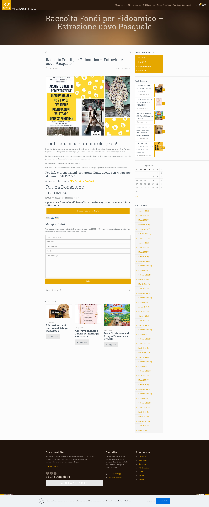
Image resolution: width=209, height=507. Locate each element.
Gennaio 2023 (143, 325)
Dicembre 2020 (143, 389)
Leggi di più (151, 501)
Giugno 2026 (142, 211)
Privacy (141, 479)
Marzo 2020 (142, 430)
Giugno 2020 (142, 417)
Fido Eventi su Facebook (82, 181)
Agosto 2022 (142, 343)
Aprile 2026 (142, 215)
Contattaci (142, 464)
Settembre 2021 (144, 371)
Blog (140, 58)
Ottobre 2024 (143, 270)
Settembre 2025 (144, 234)
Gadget (141, 475)
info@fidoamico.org (115, 478)
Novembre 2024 (143, 266)
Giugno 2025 (142, 243)
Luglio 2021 (142, 375)
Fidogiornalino (143, 66)
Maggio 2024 (142, 284)
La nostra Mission (52, 466)
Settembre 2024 (144, 275)
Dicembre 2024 (143, 261)
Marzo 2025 (142, 252)
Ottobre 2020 (143, 398)
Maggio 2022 (142, 353)
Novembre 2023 (143, 298)
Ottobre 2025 (143, 229)
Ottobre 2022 (143, 334)
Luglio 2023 (142, 311)
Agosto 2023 (142, 307)
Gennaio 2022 (143, 357)
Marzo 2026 (142, 220)
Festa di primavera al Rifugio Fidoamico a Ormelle (116, 336)
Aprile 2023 (142, 321)
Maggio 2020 (142, 421)
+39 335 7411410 (115, 474)
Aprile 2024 (142, 289)
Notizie (140, 70)
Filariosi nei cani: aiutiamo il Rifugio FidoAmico (57, 328)
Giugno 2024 (142, 279)
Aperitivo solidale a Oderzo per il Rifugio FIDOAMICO (87, 333)
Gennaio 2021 (143, 385)
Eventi (140, 62)
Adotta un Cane (144, 468)
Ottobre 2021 (143, 366)
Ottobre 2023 (143, 302)
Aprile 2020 (142, 426)
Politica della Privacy (125, 501)
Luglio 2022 (142, 348)
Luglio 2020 (142, 412)
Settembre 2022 (144, 339)
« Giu (136, 196)
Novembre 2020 (143, 394)
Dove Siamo (143, 460)
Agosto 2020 (142, 407)
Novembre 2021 (143, 362)
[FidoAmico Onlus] (19, 5)
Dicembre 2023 (143, 293)
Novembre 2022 (143, 330)
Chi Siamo (142, 456)
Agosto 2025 (142, 238)
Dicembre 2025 (143, 225)
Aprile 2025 (142, 247)
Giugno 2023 (142, 316)
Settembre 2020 (144, 403)
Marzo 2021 (142, 380)
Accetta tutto (163, 501)
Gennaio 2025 (143, 257)
